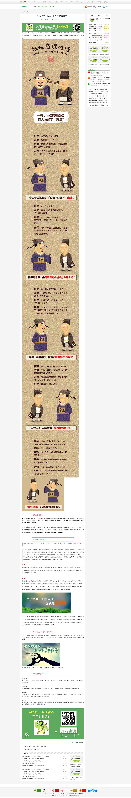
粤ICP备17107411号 (81, 793)
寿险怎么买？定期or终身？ (33, 749)
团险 (57, 2)
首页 (34, 2)
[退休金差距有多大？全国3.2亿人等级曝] (93, 49)
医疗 (46, 6)
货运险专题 (99, 6)
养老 (43, 6)
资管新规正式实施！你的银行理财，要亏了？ (95, 27)
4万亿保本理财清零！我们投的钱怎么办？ (95, 36)
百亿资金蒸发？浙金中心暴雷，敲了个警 (100, 77)
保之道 (23, 12)
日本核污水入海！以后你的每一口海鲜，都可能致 (95, 33)
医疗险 (51, 2)
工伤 (50, 6)
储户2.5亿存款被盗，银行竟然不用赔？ (95, 40)
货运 (72, 2)
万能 (67, 2)
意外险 (44, 2)
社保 (27, 12)
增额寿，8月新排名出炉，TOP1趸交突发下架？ (34, 765)
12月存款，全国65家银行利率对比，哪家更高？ (34, 758)
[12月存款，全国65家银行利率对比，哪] (104, 49)
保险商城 (107, 6)
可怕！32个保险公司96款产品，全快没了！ (95, 31)
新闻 (39, 2)
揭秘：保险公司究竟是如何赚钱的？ (95, 38)
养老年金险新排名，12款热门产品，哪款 (98, 105)
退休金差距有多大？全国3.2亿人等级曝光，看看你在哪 (36, 756)
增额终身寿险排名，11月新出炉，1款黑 (98, 100)
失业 (39, 6)
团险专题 (90, 6)
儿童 (62, 2)
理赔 (77, 2)
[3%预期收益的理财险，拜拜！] (104, 59)
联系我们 (106, 2)
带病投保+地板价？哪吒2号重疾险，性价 (98, 91)
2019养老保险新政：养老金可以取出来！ (37, 746)
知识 (88, 2)
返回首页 (82, 12)
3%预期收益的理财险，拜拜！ (30, 763)
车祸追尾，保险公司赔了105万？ (95, 24)
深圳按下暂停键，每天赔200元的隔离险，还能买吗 (95, 29)
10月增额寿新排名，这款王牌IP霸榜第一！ (33, 761)
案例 (82, 2)
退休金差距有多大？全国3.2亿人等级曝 (100, 72)
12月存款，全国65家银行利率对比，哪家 (100, 83)
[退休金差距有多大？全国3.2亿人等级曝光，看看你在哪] (76, 759)
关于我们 (99, 2)
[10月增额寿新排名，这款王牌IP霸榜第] (93, 59)
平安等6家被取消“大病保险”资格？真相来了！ (95, 42)
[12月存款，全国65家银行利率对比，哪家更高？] (76, 772)
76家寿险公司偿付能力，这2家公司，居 (98, 102)
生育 (53, 6)
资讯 (92, 15)
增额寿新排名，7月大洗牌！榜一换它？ (98, 98)
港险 (93, 2)
